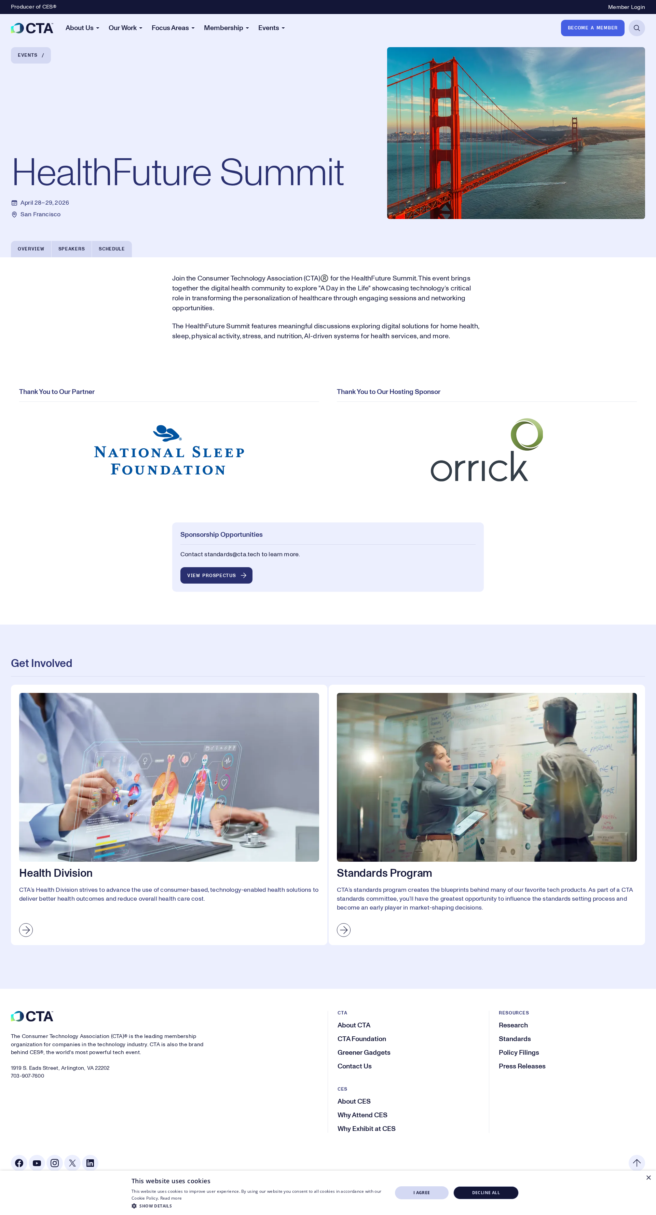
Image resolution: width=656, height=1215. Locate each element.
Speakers (71, 249)
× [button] (648, 1177)
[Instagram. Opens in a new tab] (54, 1163)
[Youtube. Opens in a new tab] (37, 1163)
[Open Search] (637, 28)
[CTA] (32, 28)
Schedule (112, 249)
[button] (258, 1206)
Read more (171, 1198)
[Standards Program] (487, 815)
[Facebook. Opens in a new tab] (19, 1163)
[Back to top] (637, 1163)
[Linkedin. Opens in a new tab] (90, 1163)
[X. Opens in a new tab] (72, 1163)
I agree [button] (421, 1193)
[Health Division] (169, 815)
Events (28, 55)
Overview (31, 249)
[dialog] (328, 1193)
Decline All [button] (486, 1193)
